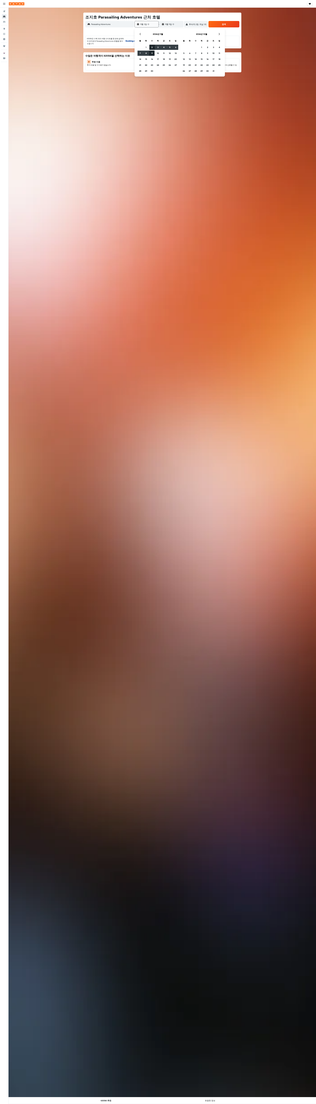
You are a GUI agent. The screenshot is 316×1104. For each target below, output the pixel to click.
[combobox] (112, 24)
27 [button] (176, 65)
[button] (4, 4)
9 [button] (152, 53)
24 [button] (158, 65)
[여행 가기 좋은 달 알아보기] (4, 39)
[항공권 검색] (4, 11)
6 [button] (175, 47)
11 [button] (164, 53)
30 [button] (152, 71)
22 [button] (146, 65)
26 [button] (170, 65)
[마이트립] (4, 46)
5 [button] (169, 47)
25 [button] (164, 65)
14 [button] (140, 59)
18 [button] (164, 59)
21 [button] (140, 65)
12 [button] (170, 53)
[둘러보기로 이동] (4, 28)
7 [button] (140, 53)
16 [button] (152, 59)
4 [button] (163, 47)
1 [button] (201, 47)
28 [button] (140, 71)
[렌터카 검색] (4, 21)
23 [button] (152, 65)
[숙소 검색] (4, 16)
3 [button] (157, 47)
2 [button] (152, 47)
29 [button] (146, 71)
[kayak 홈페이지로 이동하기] (16, 3)
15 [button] (146, 59)
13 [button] (176, 53)
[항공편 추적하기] (4, 33)
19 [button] (170, 59)
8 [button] (146, 53)
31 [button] (213, 71)
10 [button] (158, 53)
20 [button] (175, 59)
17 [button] (158, 59)
